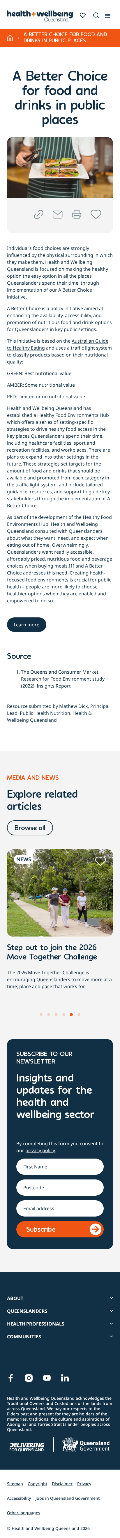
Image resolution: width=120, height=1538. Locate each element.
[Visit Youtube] (47, 1378)
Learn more (26, 624)
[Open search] (96, 15)
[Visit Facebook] (11, 1378)
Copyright (37, 1483)
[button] (95, 15)
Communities (24, 1336)
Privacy (84, 1483)
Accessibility (19, 1498)
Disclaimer (62, 1483)
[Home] (10, 38)
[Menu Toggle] (108, 14)
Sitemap (15, 1483)
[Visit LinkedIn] (65, 1378)
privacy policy (40, 1150)
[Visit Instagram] (29, 1378)
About (15, 1298)
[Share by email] (58, 214)
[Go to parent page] (18, 38)
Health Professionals (35, 1324)
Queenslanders (27, 1311)
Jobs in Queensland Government (68, 1498)
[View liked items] (82, 15)
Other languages (23, 1512)
